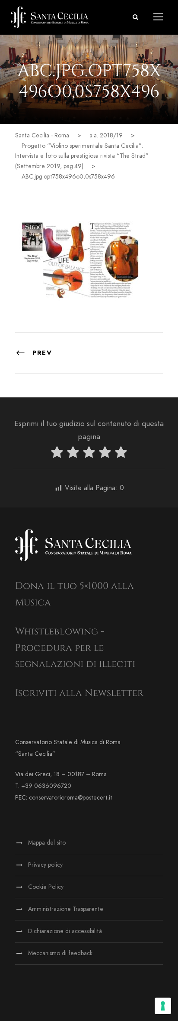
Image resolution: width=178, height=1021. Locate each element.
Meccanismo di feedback (60, 953)
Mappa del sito (47, 843)
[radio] (57, 454)
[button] (135, 17)
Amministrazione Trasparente (65, 909)
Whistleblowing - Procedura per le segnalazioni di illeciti (75, 647)
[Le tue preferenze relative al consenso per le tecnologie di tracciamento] (163, 1006)
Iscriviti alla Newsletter (79, 693)
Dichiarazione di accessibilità (65, 931)
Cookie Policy (46, 887)
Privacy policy (45, 865)
